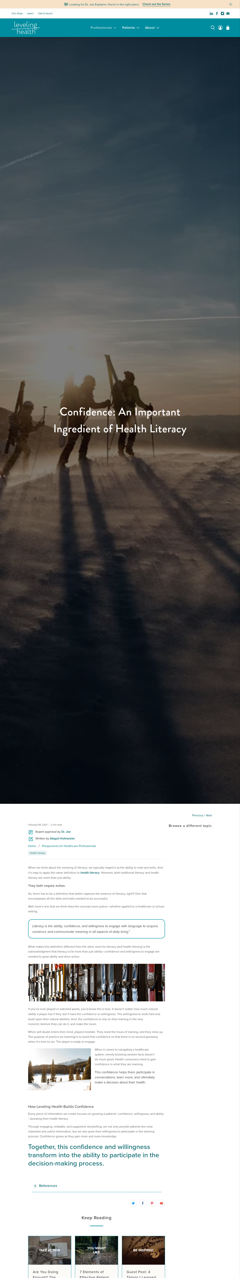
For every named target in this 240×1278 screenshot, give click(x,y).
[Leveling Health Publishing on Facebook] (217, 13)
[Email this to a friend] (161, 1203)
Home (32, 845)
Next (209, 815)
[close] (230, 4)
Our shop (17, 13)
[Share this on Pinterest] (152, 1203)
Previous (197, 815)
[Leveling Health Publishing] (26, 27)
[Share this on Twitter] (133, 1203)
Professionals (101, 27)
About (150, 27)
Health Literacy (37, 853)
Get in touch (45, 13)
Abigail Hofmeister (62, 838)
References (48, 1185)
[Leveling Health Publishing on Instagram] (222, 13)
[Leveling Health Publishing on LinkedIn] (211, 13)
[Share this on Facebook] (142, 1203)
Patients (128, 27)
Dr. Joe (66, 832)
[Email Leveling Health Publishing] (228, 13)
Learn (30, 13)
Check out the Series (156, 4)
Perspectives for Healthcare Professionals (69, 845)
